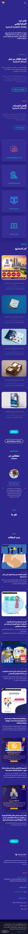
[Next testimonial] (24, 488)
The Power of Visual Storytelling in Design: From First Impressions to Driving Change (15, 721)
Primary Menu (25, 3)
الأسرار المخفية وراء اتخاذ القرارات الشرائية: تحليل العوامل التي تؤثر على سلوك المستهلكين (15, 624)
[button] (2, 587)
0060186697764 (19, 892)
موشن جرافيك (14, 234)
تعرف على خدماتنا (19, 89)
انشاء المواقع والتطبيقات (14, 157)
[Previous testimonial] (3, 488)
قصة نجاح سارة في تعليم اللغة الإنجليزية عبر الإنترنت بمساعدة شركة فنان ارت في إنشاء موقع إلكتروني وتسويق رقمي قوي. (14, 818)
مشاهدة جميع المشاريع (14, 441)
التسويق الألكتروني (14, 183)
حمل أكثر (14, 431)
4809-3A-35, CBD (21, 877)
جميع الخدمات (20, 127)
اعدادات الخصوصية (21, 931)
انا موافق (5, 931)
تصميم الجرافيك (14, 208)
